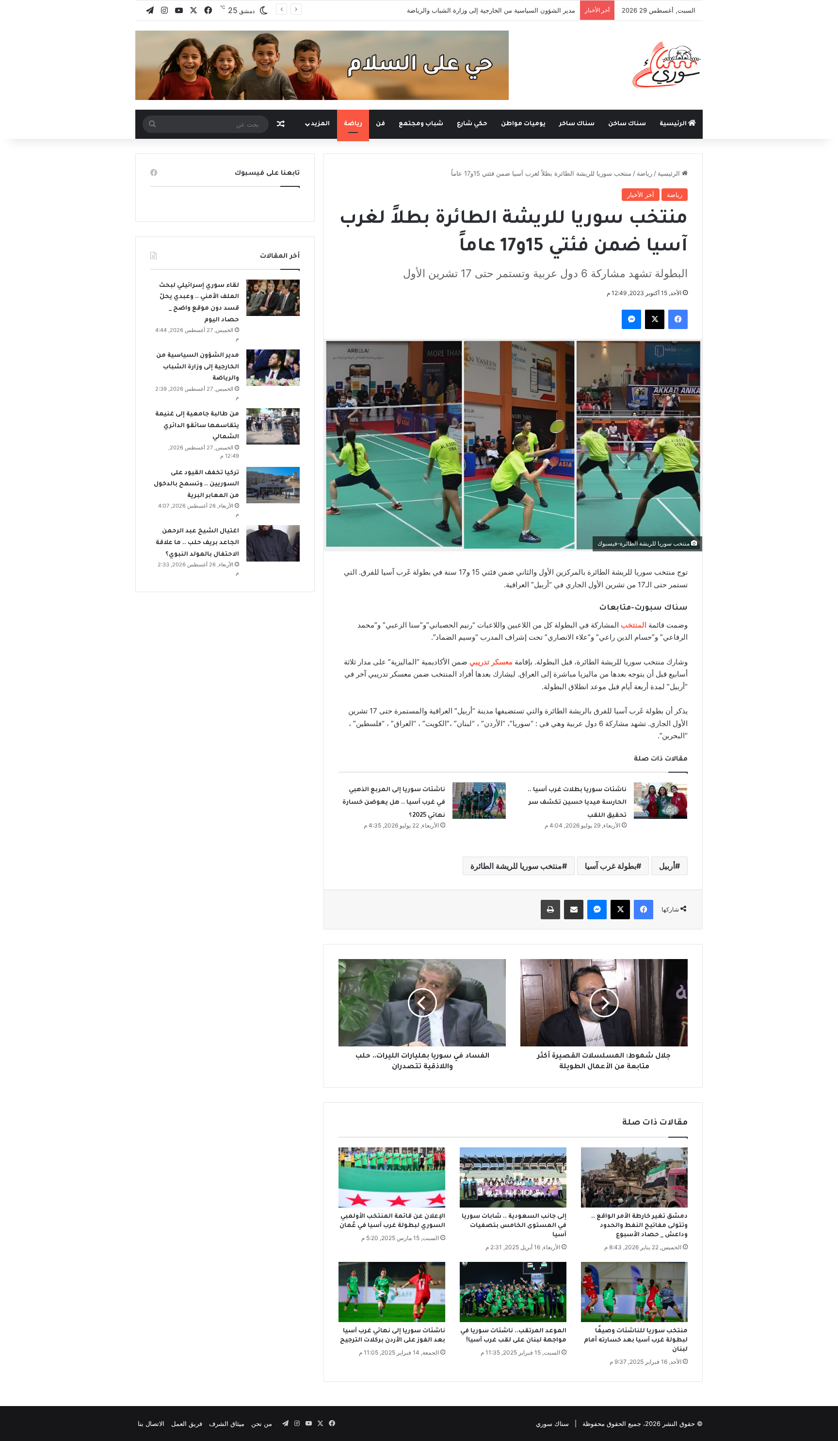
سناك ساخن (627, 124)
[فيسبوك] (678, 319)
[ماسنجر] (631, 319)
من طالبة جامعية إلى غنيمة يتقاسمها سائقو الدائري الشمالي (197, 426)
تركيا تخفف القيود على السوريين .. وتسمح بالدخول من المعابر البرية (196, 484)
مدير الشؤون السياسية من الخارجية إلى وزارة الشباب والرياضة (491, 10)
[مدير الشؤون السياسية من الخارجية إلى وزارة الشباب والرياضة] (273, 367)
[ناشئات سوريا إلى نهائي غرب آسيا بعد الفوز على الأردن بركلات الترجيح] (391, 1292)
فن (380, 124)
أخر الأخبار (640, 195)
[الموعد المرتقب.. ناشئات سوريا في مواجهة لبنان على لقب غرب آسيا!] (513, 1292)
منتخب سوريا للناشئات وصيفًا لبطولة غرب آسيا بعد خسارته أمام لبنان (636, 1340)
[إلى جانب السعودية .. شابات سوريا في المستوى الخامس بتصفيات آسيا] (513, 1177)
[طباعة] (550, 909)
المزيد (320, 124)
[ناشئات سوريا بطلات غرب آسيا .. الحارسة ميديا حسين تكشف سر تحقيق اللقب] (660, 800)
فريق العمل (186, 1423)
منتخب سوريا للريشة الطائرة (516, 866)
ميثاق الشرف (226, 1423)
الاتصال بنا (151, 1423)
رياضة (353, 124)
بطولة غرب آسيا (610, 866)
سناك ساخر (577, 124)
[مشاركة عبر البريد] (573, 909)
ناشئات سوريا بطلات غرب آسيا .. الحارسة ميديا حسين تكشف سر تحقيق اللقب (577, 803)
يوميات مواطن (523, 124)
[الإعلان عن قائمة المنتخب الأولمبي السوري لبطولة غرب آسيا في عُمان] (391, 1177)
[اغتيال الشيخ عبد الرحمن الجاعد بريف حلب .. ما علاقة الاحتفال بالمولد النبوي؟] (273, 543)
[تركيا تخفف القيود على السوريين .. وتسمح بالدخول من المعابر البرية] (273, 485)
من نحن (261, 1423)
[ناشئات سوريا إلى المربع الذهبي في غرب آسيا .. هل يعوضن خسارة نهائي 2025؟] (479, 800)
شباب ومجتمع (421, 124)
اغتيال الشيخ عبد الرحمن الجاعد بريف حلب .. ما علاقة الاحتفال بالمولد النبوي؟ (197, 543)
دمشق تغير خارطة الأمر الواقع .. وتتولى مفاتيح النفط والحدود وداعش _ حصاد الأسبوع (639, 1226)
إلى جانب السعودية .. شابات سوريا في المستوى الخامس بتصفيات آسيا (514, 1226)
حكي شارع (472, 124)
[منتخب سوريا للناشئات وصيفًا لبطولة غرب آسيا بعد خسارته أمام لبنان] (634, 1292)
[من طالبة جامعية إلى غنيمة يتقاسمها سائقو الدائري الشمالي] (273, 426)
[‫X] (654, 319)
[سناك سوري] (667, 64)
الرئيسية (674, 124)
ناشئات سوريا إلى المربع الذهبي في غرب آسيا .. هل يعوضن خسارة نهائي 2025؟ (393, 803)
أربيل (667, 866)
